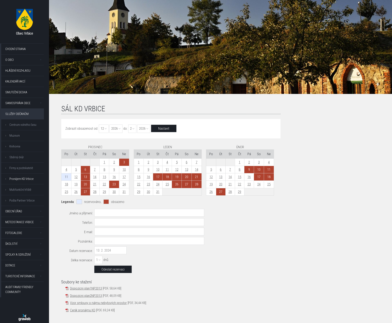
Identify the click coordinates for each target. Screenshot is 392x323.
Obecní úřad (13, 211)
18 (66, 184)
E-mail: (88, 232)
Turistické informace (20, 276)
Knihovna (14, 146)
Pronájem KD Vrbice (21, 179)
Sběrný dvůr (16, 157)
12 (76, 177)
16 (114, 177)
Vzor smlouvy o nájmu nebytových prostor (98, 303)
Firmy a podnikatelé (21, 168)
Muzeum (14, 135)
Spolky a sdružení (18, 254)
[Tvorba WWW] (24, 317)
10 (124, 169)
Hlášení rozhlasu (17, 70)
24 (124, 184)
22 (104, 184)
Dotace (10, 265)
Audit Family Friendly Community (19, 289)
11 (167, 169)
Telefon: (87, 223)
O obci (9, 60)
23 (148, 184)
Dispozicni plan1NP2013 (86, 288)
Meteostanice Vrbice (19, 222)
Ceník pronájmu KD (82, 310)
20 (220, 184)
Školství (11, 244)
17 (124, 177)
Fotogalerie (13, 233)
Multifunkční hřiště (20, 190)
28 (94, 192)
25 (66, 192)
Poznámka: (85, 241)
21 (94, 184)
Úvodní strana (15, 49)
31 (124, 192)
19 (76, 184)
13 (186, 169)
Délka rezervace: (82, 260)
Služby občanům (17, 114)
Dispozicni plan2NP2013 (86, 296)
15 (104, 177)
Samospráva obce (17, 103)
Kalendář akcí (15, 81)
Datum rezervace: (81, 251)
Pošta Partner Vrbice (22, 200)
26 (76, 192)
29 (104, 192)
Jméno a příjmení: (81, 213)
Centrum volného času (22, 125)
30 (114, 192)
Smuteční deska (16, 92)
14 (94, 177)
